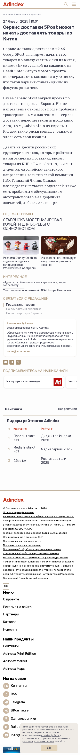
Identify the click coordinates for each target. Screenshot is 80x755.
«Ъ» (19, 65)
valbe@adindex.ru (18, 351)
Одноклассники (23, 719)
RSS (14, 694)
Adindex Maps (14, 669)
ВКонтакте (20, 710)
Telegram (18, 702)
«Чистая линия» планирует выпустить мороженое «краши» (59, 261)
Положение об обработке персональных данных (32, 549)
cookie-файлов (50, 735)
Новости (21, 14)
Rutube (16, 727)
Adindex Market (15, 661)
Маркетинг (35, 14)
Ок (49, 748)
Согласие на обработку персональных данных (31, 553)
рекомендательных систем (38, 741)
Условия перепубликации (18, 512)
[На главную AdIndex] (40, 500)
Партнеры (11, 614)
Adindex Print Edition (19, 654)
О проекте (11, 599)
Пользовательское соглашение (22, 545)
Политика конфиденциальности (22, 541)
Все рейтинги (67, 409)
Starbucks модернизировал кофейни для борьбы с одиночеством (32, 225)
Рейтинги (11, 646)
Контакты (19, 686)
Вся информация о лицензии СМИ (23, 537)
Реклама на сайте (17, 607)
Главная (8, 14)
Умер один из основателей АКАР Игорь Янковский (37, 290)
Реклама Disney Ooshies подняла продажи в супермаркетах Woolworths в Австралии (20, 263)
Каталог (9, 622)
